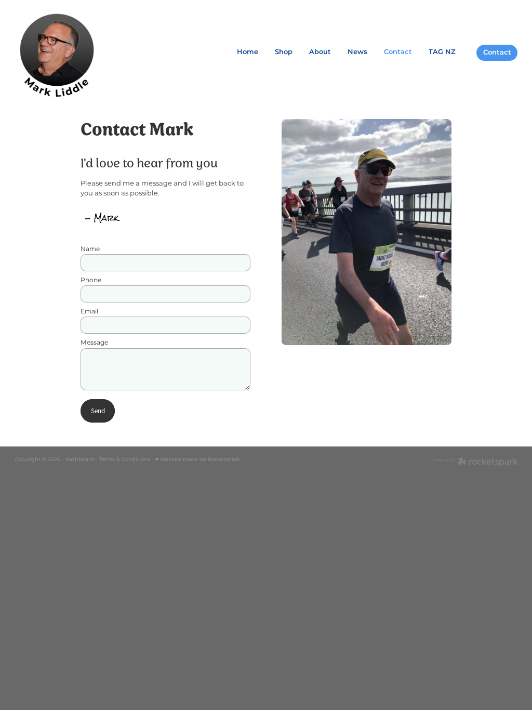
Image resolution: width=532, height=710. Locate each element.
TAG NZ (442, 52)
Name (90, 249)
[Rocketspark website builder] (475, 463)
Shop (283, 52)
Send (98, 410)
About (320, 52)
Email (89, 311)
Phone (91, 280)
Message (94, 342)
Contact (398, 52)
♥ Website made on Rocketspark (197, 459)
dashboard (79, 459)
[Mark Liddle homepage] (65, 52)
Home (247, 52)
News (357, 52)
